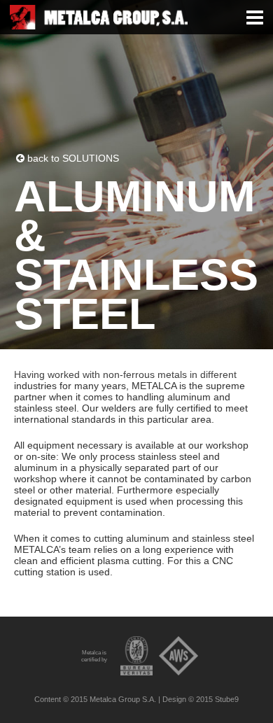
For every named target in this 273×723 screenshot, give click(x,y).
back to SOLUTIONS (71, 158)
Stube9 (227, 699)
